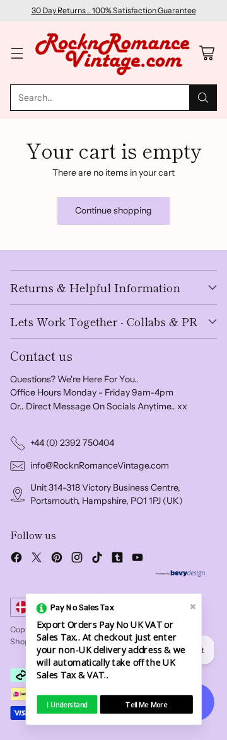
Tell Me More (146, 704)
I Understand (67, 704)
